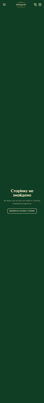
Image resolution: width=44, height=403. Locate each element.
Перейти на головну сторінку (22, 211)
